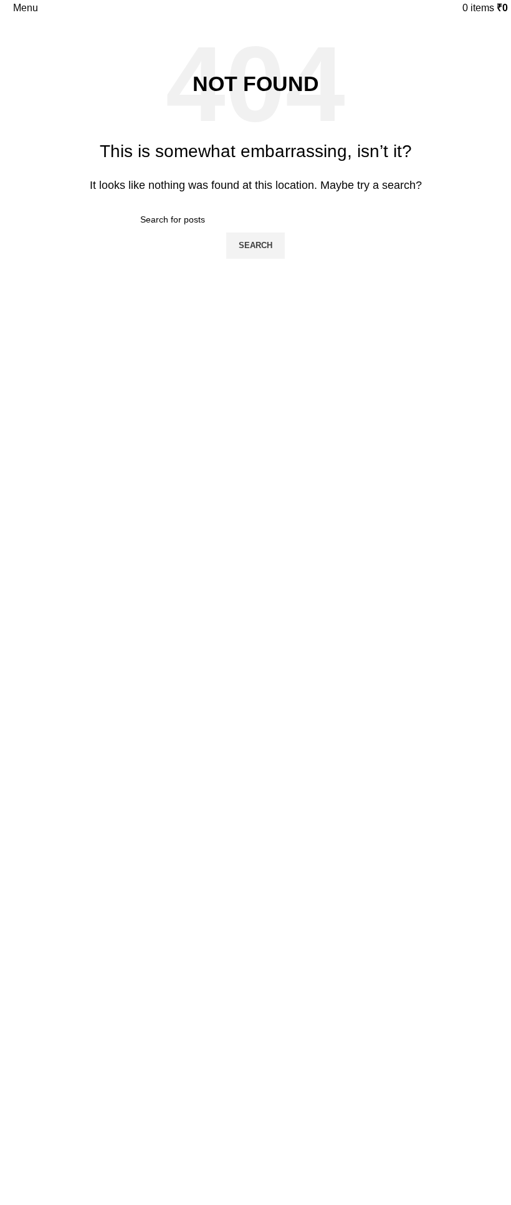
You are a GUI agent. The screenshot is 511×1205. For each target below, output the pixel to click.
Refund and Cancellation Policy (70, 1012)
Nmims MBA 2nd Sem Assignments (78, 703)
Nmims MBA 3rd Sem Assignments (77, 724)
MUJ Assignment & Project (61, 810)
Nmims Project (38, 767)
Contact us (30, 969)
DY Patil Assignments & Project (70, 874)
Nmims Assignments (49, 661)
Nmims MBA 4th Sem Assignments (77, 746)
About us (26, 1055)
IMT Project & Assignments (62, 895)
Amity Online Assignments (60, 831)
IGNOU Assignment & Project (66, 916)
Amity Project (35, 853)
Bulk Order (30, 1076)
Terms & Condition (45, 1034)
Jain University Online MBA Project (77, 789)
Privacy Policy (36, 991)
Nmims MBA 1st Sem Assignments (77, 682)
